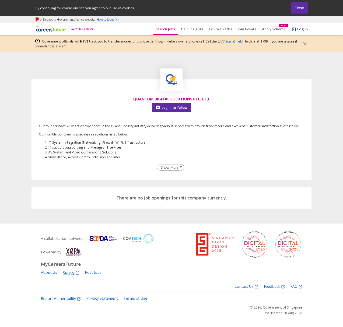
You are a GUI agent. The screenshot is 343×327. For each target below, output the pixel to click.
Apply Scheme (274, 29)
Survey (69, 272)
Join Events (247, 29)
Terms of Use (135, 298)
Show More (169, 167)
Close (299, 8)
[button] (303, 43)
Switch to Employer (82, 29)
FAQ (294, 286)
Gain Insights (192, 29)
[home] (50, 29)
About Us (49, 272)
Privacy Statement (102, 298)
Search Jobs (165, 29)
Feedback (272, 286)
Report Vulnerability (58, 298)
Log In (302, 29)
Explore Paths (220, 29)
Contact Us (244, 286)
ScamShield (234, 41)
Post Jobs (93, 272)
